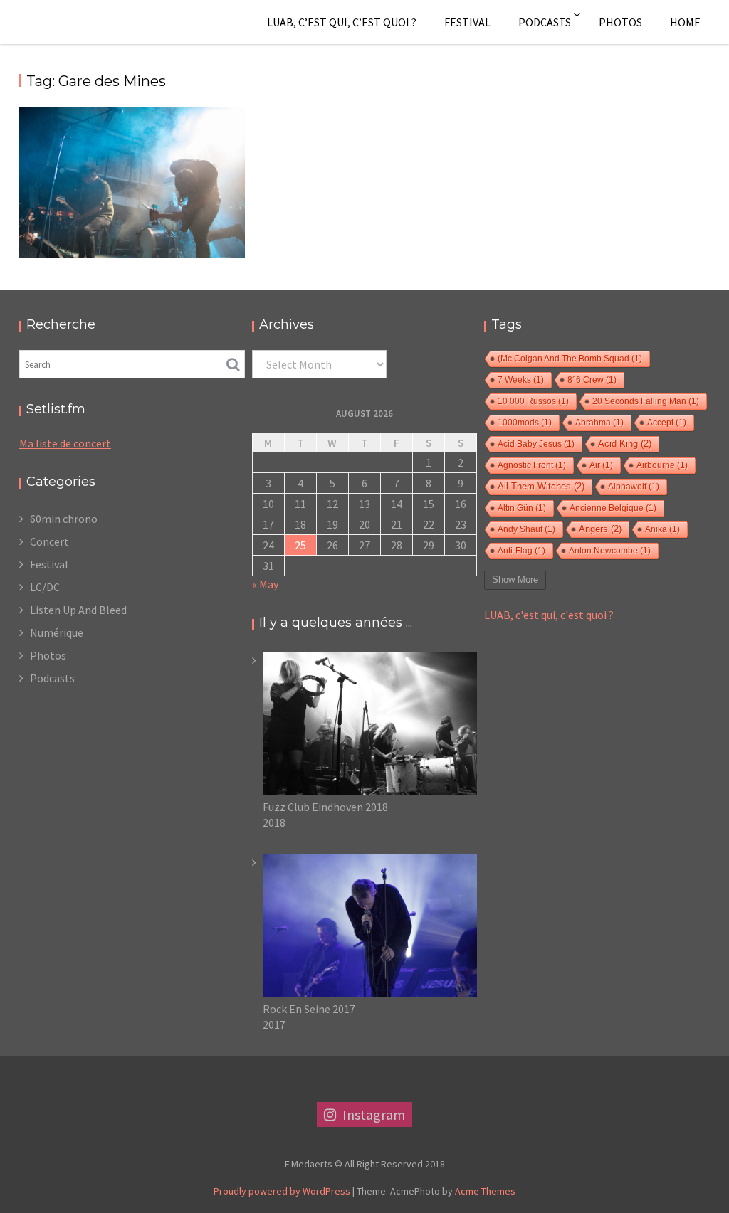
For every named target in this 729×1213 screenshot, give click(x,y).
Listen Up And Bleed (78, 610)
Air (601, 465)
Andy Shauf (526, 529)
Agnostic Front (532, 465)
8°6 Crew (592, 380)
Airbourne (662, 465)
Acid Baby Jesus (536, 444)
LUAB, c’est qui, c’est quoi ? (341, 22)
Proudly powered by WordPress (282, 1191)
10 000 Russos (533, 401)
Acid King (624, 444)
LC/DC (45, 587)
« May (265, 584)
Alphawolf (633, 487)
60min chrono (64, 519)
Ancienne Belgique (613, 508)
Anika (662, 529)
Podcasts (544, 22)
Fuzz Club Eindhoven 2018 (325, 807)
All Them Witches (541, 487)
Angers (600, 529)
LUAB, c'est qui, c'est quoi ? (549, 615)
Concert (49, 541)
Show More (515, 579)
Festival (467, 22)
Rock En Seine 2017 (309, 1009)
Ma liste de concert (65, 443)
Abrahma (599, 423)
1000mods (525, 423)
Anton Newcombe (610, 551)
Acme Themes (485, 1191)
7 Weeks (521, 380)
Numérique (56, 632)
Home (685, 22)
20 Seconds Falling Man (645, 401)
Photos (620, 22)
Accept (666, 423)
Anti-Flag (521, 551)
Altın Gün (522, 508)
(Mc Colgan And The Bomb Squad (570, 359)
